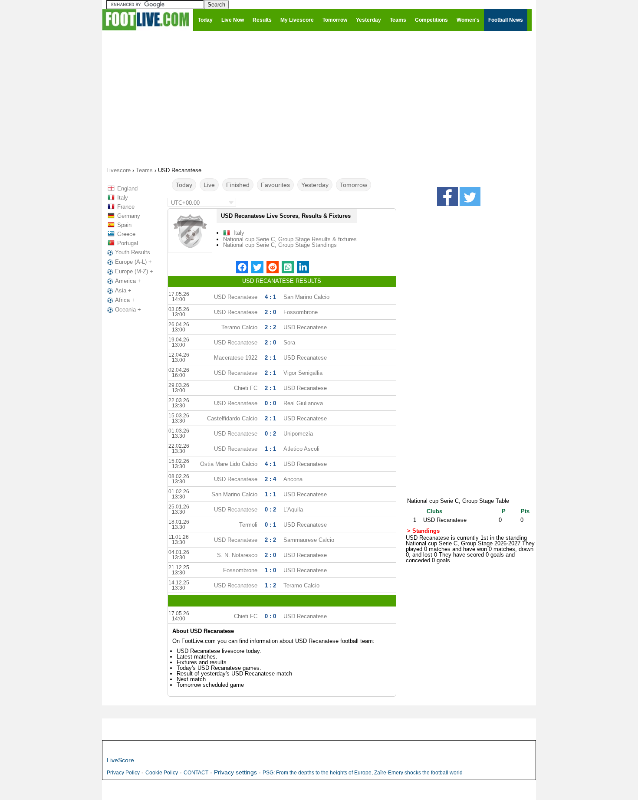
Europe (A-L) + (133, 262)
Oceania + (128, 309)
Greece (126, 234)
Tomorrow (353, 184)
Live (209, 184)
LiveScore (120, 760)
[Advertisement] (319, 98)
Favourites (275, 184)
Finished (238, 184)
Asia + (123, 290)
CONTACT (196, 773)
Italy (122, 197)
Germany (128, 216)
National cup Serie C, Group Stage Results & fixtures (290, 239)
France (126, 206)
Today (184, 184)
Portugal (127, 243)
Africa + (125, 300)
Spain (124, 225)
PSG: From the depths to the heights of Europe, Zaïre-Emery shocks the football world (363, 773)
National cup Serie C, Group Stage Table (458, 501)
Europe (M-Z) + (134, 271)
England (127, 188)
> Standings (423, 531)
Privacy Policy (123, 773)
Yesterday (315, 184)
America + (128, 281)
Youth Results (132, 252)
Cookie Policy (161, 773)
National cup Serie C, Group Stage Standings (280, 245)
